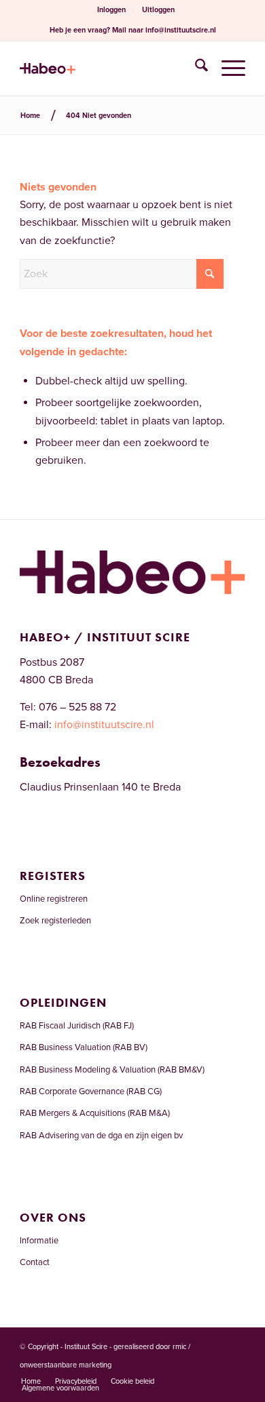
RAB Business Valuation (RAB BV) (83, 1047)
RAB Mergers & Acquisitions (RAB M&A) (95, 1113)
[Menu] (226, 68)
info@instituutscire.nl (180, 30)
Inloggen (111, 9)
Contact (35, 1262)
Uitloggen (158, 9)
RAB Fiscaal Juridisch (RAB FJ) (77, 1025)
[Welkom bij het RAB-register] (110, 68)
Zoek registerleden (55, 920)
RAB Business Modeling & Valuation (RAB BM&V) (112, 1069)
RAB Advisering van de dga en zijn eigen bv (101, 1135)
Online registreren (54, 899)
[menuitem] (111, 10)
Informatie (39, 1240)
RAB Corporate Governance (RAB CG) (91, 1091)
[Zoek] (194, 68)
